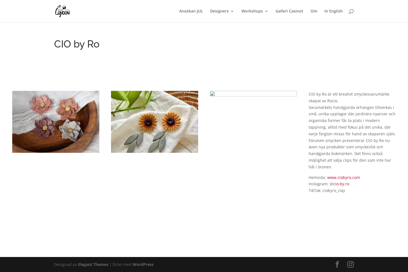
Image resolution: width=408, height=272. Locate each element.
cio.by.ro (341, 183)
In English (333, 11)
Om (314, 11)
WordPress (143, 264)
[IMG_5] (253, 152)
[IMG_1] (55, 152)
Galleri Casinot (289, 11)
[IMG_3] (154, 152)
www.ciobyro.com (343, 177)
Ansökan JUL (191, 11)
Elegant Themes (93, 264)
